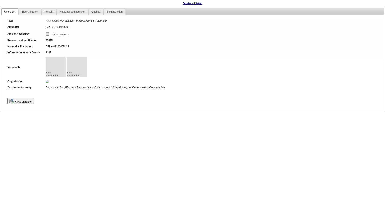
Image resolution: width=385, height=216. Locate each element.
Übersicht (9, 11)
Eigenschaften (29, 11)
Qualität (95, 11)
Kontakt (48, 11)
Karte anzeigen (23, 101)
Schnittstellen (115, 11)
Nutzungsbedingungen (72, 11)
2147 (48, 52)
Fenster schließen (192, 3)
